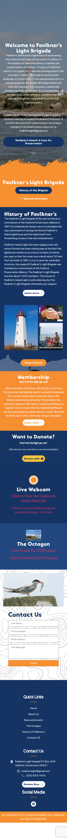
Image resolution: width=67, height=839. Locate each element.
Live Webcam (33, 489)
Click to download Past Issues (33, 558)
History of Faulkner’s (33, 731)
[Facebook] (33, 804)
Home (33, 708)
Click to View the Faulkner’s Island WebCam (33, 498)
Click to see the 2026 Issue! (33, 550)
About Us (33, 714)
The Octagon (33, 544)
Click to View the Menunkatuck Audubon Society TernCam (33, 510)
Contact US (33, 737)
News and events (33, 720)
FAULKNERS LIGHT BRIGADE (49, 815)
